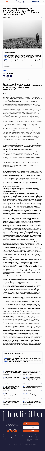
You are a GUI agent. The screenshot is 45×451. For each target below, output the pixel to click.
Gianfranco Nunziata (28, 374)
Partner (12, 438)
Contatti (4, 435)
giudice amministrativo (13, 79)
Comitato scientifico (13, 435)
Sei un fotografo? (29, 436)
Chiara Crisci (26, 398)
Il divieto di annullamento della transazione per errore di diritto (32, 387)
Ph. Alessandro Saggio (7, 48)
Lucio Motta (6, 383)
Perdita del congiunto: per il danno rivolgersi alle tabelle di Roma (32, 402)
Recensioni (28, 435)
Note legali (20, 436)
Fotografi (12, 437)
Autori (12, 434)
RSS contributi (37, 434)
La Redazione (6, 374)
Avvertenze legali (21, 434)
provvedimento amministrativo (34, 79)
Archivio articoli (37, 436)
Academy (36, 435)
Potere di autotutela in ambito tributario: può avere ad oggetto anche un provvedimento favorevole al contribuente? (32, 379)
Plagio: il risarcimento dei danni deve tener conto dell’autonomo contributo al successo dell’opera (32, 394)
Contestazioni (21, 435)
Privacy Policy (21, 437)
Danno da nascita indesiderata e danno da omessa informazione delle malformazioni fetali (12, 394)
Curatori (12, 436)
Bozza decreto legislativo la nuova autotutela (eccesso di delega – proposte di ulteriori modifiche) (11, 387)
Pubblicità (4, 439)
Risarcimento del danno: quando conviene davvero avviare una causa (23, 356)
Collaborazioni (29, 434)
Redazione (4, 438)
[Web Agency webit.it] (24, 447)
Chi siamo (4, 434)
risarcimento (26, 79)
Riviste (36, 438)
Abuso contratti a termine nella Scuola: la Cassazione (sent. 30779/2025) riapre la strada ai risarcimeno (22, 359)
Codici (36, 437)
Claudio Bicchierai (27, 404)
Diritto (5, 71)
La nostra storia (5, 437)
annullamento (20, 79)
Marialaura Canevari (7, 398)
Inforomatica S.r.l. (5, 436)
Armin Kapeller (6, 404)
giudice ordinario (6, 79)
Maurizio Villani (6, 390)
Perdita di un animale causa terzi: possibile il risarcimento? (11, 402)
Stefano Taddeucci (9, 73)
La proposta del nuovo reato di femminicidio (17, 361)
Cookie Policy (20, 438)
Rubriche (36, 439)
